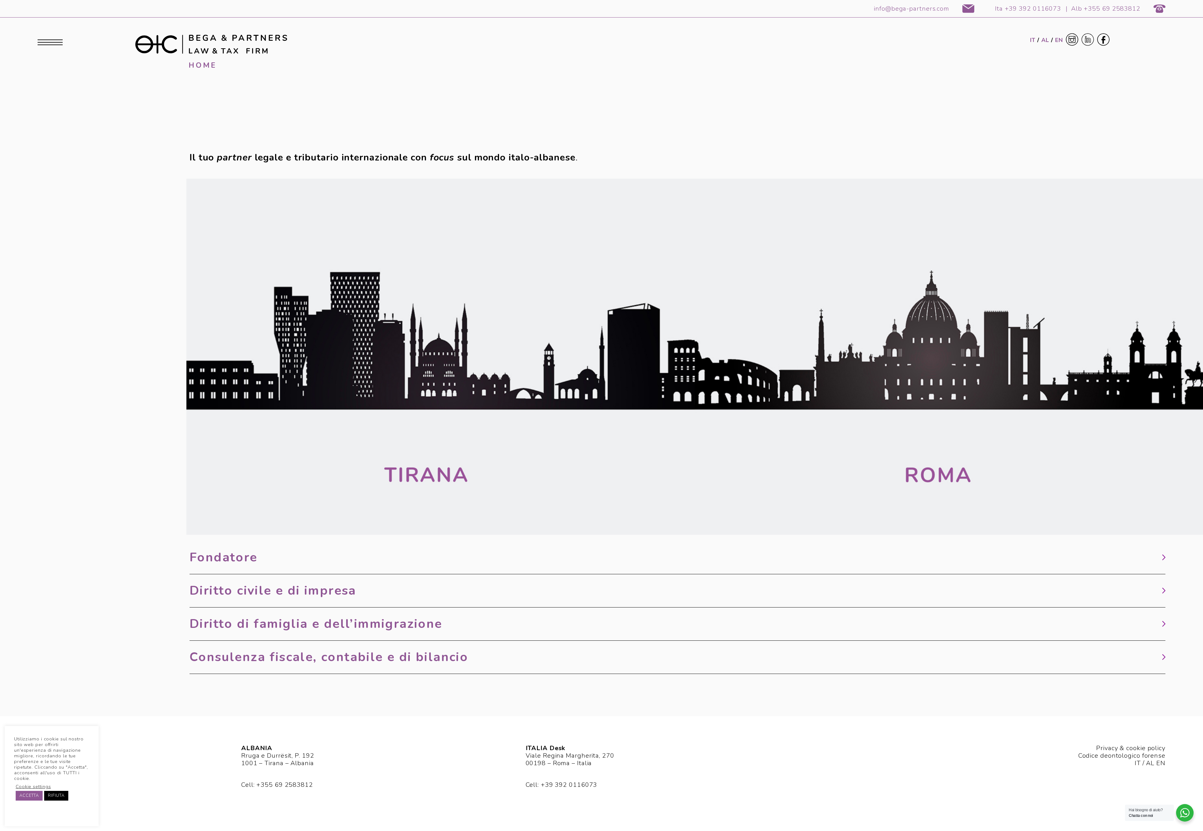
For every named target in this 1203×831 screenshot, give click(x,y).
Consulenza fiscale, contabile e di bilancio (329, 657)
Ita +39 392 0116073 (1028, 8)
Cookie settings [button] (33, 786)
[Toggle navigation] (50, 42)
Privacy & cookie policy (1130, 748)
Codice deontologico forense (1121, 755)
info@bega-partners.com (911, 8)
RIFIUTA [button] (56, 795)
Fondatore (224, 557)
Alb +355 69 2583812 (1105, 8)
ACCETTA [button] (29, 795)
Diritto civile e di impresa (273, 591)
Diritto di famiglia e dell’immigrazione (316, 624)
